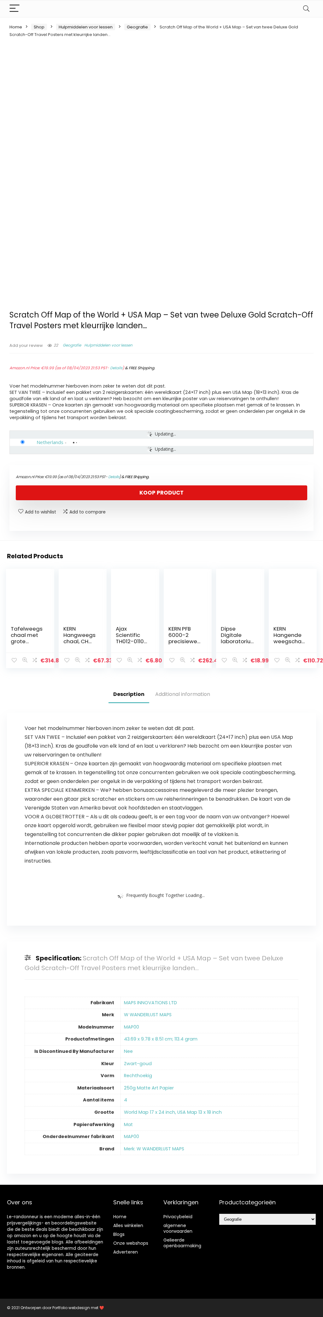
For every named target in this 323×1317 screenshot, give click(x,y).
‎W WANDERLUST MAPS (148, 1014)
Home (15, 27)
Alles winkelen (128, 1225)
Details (116, 368)
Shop (39, 27)
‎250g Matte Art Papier (149, 1088)
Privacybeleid (177, 1216)
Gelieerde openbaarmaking (182, 1243)
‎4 (125, 1100)
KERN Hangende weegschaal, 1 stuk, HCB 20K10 (290, 641)
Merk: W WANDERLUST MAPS (154, 1149)
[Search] (306, 8)
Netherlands (50, 442)
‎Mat (128, 1124)
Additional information (182, 694)
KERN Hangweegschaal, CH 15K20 (79, 638)
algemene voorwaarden (177, 1228)
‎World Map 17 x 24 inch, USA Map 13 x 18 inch (173, 1112)
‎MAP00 (131, 1027)
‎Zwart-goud (138, 1063)
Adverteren (125, 1252)
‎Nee (128, 1051)
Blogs (119, 1234)
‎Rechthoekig (138, 1075)
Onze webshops (130, 1243)
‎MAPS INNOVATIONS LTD (150, 1003)
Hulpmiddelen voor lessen (86, 27)
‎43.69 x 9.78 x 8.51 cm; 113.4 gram (160, 1039)
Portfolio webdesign (71, 1307)
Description (128, 694)
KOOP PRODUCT (161, 492)
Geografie (137, 27)
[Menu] (14, 8)
